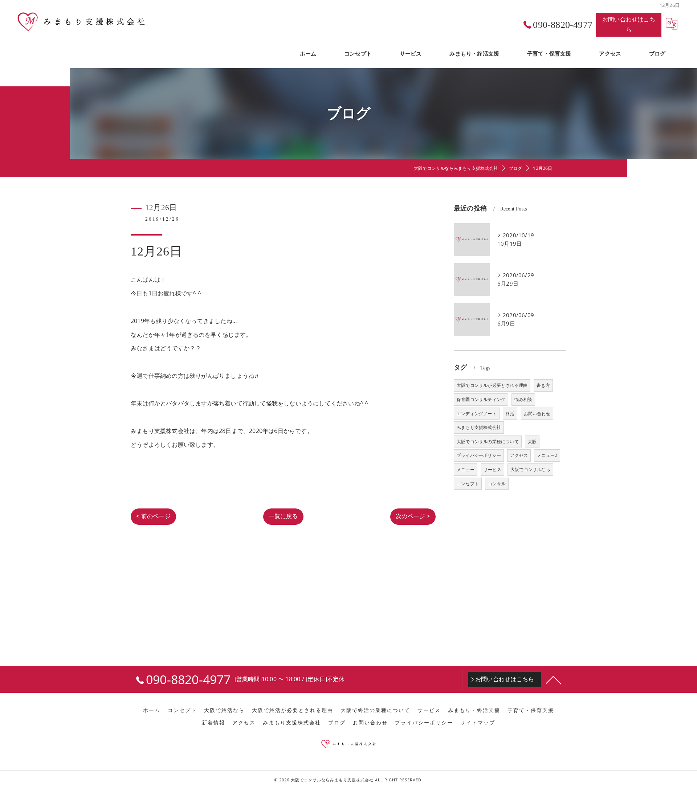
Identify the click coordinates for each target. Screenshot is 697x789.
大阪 (532, 441)
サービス (492, 469)
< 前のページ (153, 516)
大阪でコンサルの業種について (488, 441)
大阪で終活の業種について (375, 710)
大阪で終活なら (224, 710)
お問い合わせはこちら (628, 24)
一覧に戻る (283, 516)
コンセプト (468, 484)
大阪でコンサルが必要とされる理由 (492, 385)
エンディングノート (477, 413)
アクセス (519, 455)
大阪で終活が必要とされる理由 (292, 710)
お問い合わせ (537, 413)
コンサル (497, 484)
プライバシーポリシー (479, 455)
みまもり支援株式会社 (479, 427)
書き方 (543, 385)
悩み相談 (523, 399)
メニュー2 (547, 455)
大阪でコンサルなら (530, 469)
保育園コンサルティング (481, 399)
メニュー (465, 469)
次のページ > (413, 516)
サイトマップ (477, 722)
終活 (510, 413)
